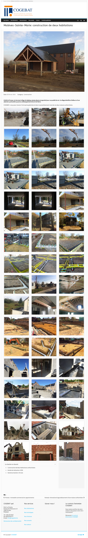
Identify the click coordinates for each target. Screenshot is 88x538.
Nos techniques (23, 20)
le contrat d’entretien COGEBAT (71, 516)
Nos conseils (31, 20)
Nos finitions (28, 516)
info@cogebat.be (13, 518)
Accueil (5, 1)
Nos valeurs (6, 20)
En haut (80, 535)
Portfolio (8, 1)
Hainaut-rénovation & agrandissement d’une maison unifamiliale (64, 497)
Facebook (83, 6)
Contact (38, 20)
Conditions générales (46, 20)
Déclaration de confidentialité (12, 521)
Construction (28, 94)
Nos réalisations (14, 20)
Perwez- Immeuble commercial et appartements (19, 497)
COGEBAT (14, 535)
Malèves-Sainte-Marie (33, 100)
